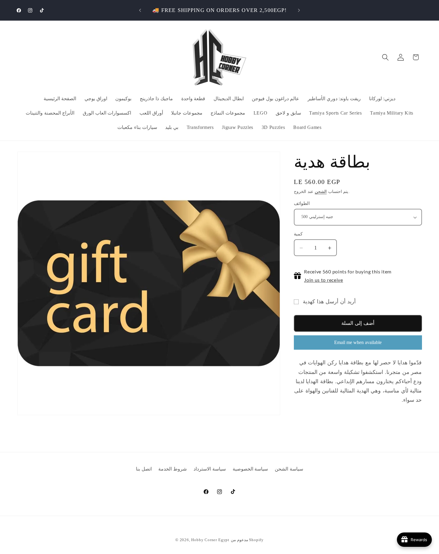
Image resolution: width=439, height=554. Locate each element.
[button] (385, 57)
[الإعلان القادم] (299, 10)
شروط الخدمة (172, 468)
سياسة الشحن (289, 468)
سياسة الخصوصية (250, 468)
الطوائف (302, 203)
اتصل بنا (144, 468)
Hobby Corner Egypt (210, 540)
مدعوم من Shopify (247, 540)
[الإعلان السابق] (140, 10)
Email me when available (358, 342)
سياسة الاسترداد (210, 468)
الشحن (321, 191)
